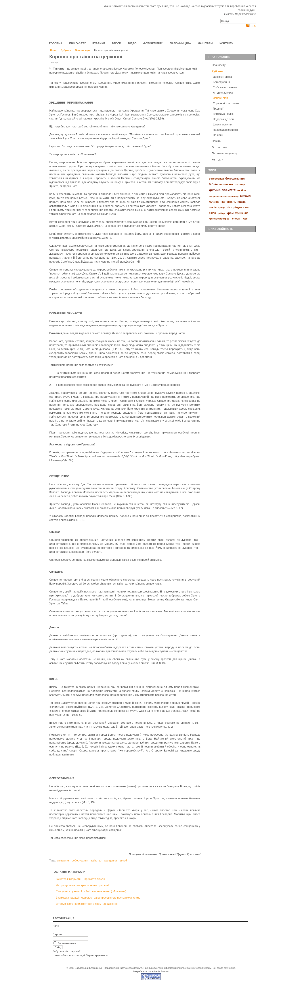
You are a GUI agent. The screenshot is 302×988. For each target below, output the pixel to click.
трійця (221, 213)
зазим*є (229, 190)
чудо (245, 218)
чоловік (235, 218)
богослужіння (235, 178)
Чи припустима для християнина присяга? (82, 885)
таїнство (96, 860)
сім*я (212, 213)
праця (221, 207)
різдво (237, 207)
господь (240, 184)
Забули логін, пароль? (66, 951)
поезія (212, 207)
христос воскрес (219, 218)
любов (241, 190)
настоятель (228, 201)
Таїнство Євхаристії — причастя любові (80, 879)
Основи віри (82, 50)
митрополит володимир (224, 196)
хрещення (110, 860)
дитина (214, 190)
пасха (241, 201)
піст (229, 207)
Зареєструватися (97, 955)
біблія (213, 184)
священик (63, 860)
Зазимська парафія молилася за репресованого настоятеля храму (98, 897)
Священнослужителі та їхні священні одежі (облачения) (91, 891)
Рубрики (66, 50)
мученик (214, 202)
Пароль (57, 934)
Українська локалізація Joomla (151, 971)
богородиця (216, 178)
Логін (56, 925)
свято (246, 207)
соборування (80, 860)
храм (230, 213)
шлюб (123, 860)
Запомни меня (67, 943)
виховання (226, 184)
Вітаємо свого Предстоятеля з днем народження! (87, 903)
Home (53, 50)
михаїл (245, 196)
